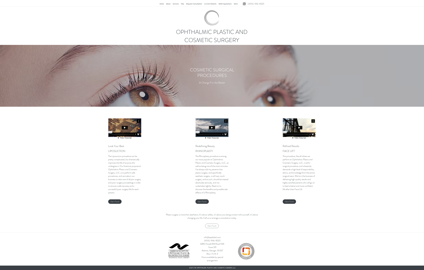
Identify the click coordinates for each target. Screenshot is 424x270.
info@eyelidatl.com (212, 237)
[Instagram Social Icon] (244, 4)
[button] (115, 201)
